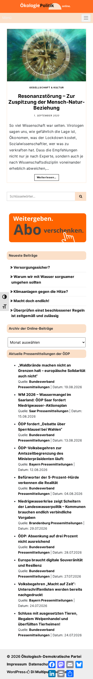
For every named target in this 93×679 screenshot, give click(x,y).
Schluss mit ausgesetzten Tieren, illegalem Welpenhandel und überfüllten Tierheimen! (47, 618)
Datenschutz (40, 664)
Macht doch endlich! (31, 300)
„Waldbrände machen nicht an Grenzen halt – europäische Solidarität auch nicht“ (51, 370)
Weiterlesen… (46, 177)
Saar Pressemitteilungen (48, 411)
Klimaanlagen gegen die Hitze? (41, 291)
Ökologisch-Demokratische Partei (51, 656)
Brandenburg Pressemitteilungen (55, 523)
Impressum (17, 664)
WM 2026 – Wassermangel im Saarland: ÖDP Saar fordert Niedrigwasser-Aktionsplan (44, 400)
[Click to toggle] (86, 18)
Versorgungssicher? (32, 267)
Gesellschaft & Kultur (46, 87)
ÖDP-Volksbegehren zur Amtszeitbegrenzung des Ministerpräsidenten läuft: (41, 453)
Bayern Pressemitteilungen (51, 464)
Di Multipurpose (44, 672)
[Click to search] (80, 196)
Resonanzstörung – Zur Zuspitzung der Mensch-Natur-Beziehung (46, 102)
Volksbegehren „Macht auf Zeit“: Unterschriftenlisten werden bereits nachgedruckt (50, 589)
